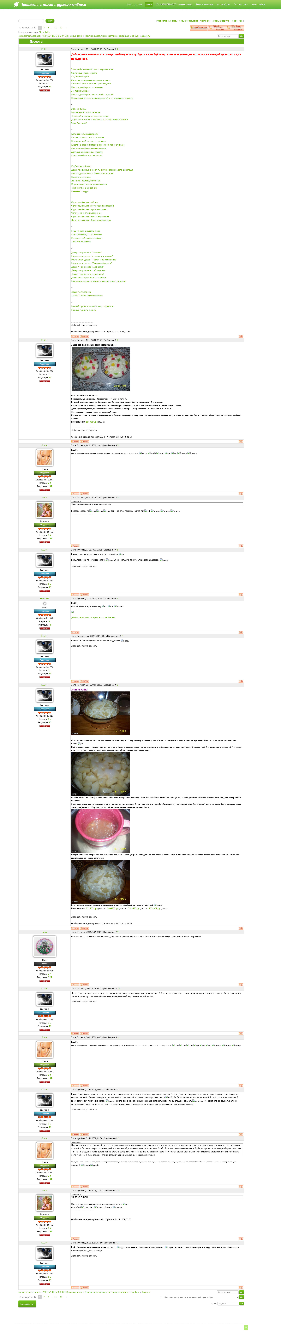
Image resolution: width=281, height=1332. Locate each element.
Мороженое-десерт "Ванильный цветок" (91, 263)
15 (118, 1242)
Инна (44, 932)
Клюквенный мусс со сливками (86, 234)
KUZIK (44, 49)
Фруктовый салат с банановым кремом (91, 220)
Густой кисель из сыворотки (85, 133)
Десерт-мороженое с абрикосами (88, 270)
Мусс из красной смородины (85, 230)
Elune (41, 32)
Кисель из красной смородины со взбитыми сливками (98, 144)
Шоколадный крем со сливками (87, 87)
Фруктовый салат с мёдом (84, 202)
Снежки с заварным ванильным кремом (90, 80)
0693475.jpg (133, 908)
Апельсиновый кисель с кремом (87, 151)
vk (246, 1327)
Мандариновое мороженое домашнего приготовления (98, 281)
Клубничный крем (80, 76)
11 (55, 27)
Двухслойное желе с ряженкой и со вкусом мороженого (99, 119)
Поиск (234, 20)
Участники (204, 20)
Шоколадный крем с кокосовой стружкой (92, 94)
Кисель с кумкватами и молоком (87, 137)
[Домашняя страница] (84, 336)
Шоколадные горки (81, 176)
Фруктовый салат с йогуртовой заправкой (92, 205)
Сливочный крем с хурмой (84, 72)
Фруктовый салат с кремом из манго (89, 209)
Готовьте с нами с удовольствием (53, 4)
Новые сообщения (188, 20)
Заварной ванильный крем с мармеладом (92, 69)
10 (118, 988)
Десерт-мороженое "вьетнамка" (87, 266)
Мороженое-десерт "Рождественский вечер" (94, 259)
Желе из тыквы (78, 108)
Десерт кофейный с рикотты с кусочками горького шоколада (102, 169)
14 (118, 1190)
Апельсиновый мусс (81, 241)
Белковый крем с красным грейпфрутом (91, 83)
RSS (241, 20)
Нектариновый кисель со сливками (88, 141)
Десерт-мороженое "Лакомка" (86, 252)
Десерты (145, 35)
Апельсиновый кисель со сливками (88, 148)
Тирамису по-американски (84, 187)
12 (61, 27)
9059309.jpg (154, 908)
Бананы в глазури (80, 191)
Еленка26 (44, 598)
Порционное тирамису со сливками (89, 184)
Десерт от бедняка (81, 291)
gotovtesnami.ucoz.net (29, 35)
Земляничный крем (80, 90)
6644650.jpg (113, 908)
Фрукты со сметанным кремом (86, 212)
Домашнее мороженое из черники (88, 277)
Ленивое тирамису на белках (85, 180)
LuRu (47, 32)
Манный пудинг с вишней (83, 309)
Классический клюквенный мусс (87, 238)
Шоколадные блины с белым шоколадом (92, 173)
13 (118, 1138)
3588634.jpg (92, 421)
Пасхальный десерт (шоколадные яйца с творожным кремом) (102, 97)
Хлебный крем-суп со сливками (87, 295)
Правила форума (220, 20)
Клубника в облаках (81, 166)
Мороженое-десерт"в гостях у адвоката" (92, 255)
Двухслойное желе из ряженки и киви (90, 115)
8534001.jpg (92, 908)
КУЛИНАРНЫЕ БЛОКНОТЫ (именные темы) (62, 35)
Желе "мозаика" (79, 123)
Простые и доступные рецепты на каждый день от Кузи (112, 35)
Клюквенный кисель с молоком (86, 155)
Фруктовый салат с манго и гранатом (90, 216)
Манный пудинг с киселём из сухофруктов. (92, 306)
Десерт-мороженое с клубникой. (87, 273)
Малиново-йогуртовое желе (85, 112)
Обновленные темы (167, 20)
